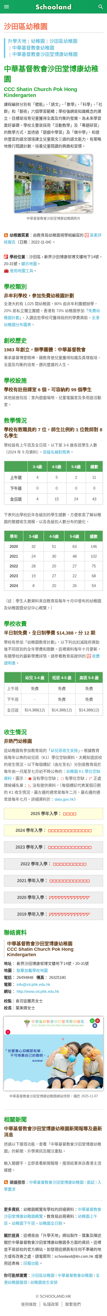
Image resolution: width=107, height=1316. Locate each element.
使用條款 (29, 1304)
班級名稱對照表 (56, 452)
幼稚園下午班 (23, 1223)
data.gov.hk (64, 799)
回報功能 (31, 1263)
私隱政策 (51, 1304)
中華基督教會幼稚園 (33, 48)
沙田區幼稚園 (63, 41)
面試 (91, 1182)
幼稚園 (38, 41)
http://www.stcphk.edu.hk (38, 991)
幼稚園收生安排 (44, 1282)
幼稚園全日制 (50, 1223)
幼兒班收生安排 (64, 750)
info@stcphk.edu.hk (33, 984)
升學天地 (17, 41)
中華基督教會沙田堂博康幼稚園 (45, 54)
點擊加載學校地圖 (32, 970)
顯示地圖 (29, 264)
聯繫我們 (73, 1304)
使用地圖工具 (21, 271)
